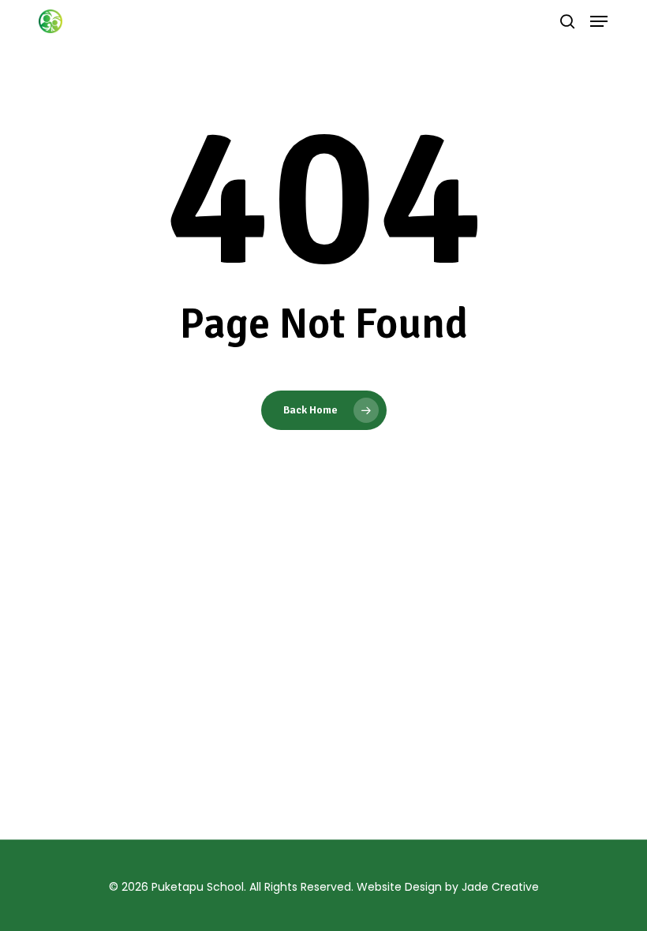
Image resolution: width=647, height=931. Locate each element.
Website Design (399, 887)
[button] (599, 21)
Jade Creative (500, 887)
